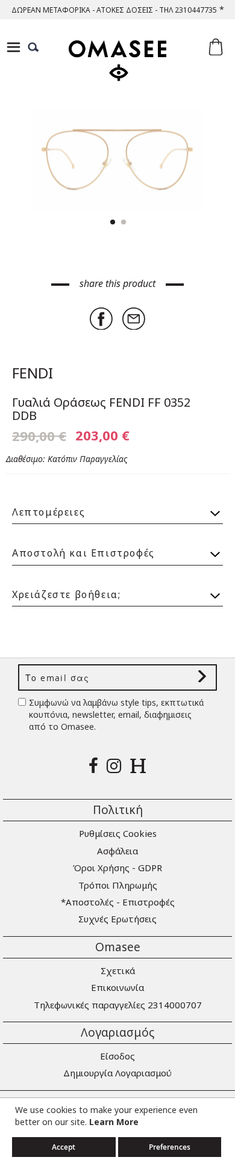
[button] (199, 159)
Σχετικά (118, 970)
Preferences (169, 1147)
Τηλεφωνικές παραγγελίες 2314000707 (118, 1005)
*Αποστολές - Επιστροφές (118, 902)
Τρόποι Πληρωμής (117, 885)
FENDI (32, 373)
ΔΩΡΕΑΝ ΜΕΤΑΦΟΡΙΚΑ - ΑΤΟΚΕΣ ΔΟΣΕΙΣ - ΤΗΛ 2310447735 (114, 10)
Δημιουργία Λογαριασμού (117, 1073)
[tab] (117, 507)
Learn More (114, 1121)
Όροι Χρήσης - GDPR (117, 868)
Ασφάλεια (117, 851)
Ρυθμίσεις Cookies (118, 833)
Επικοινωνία (117, 987)
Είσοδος (117, 1056)
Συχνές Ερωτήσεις (117, 919)
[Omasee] (117, 71)
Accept (63, 1147)
